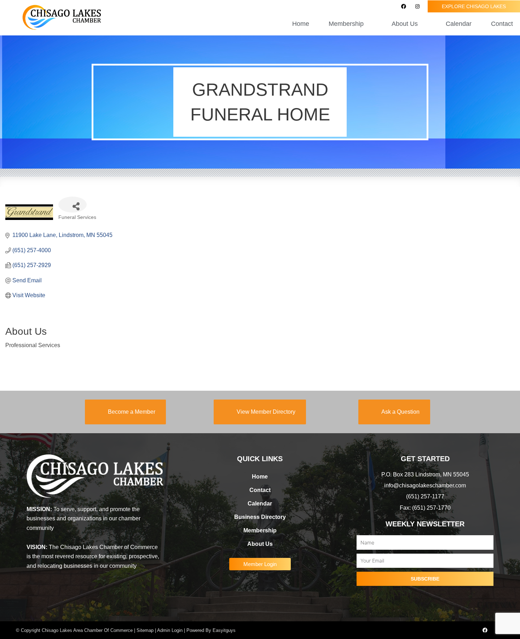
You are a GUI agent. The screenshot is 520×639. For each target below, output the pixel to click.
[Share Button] (72, 205)
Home (300, 23)
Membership (260, 530)
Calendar (459, 23)
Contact (502, 23)
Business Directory (260, 517)
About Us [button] (405, 23)
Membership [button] (346, 23)
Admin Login (170, 630)
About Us (260, 544)
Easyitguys (224, 630)
